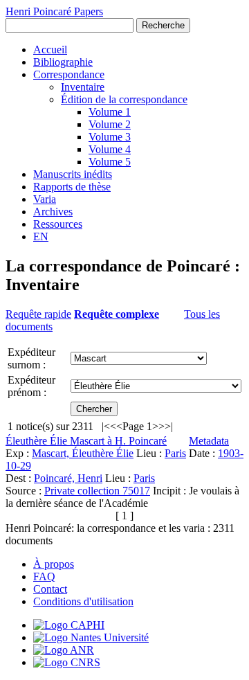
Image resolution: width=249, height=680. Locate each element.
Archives (53, 211)
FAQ (44, 576)
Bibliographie (63, 62)
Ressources (57, 224)
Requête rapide (38, 314)
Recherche (163, 25)
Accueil (50, 49)
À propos (53, 564)
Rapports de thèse (72, 187)
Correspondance (68, 74)
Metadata (209, 441)
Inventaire (82, 87)
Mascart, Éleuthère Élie (82, 453)
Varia (44, 199)
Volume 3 (110, 137)
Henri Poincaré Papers (54, 11)
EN (40, 236)
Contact (50, 589)
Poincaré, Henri (68, 478)
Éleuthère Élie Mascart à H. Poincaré (86, 441)
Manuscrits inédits (72, 174)
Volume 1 (110, 112)
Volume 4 (110, 149)
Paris (175, 453)
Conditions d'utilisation (83, 601)
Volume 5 (110, 162)
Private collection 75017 (97, 490)
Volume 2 (110, 124)
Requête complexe (116, 314)
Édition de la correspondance (124, 99)
